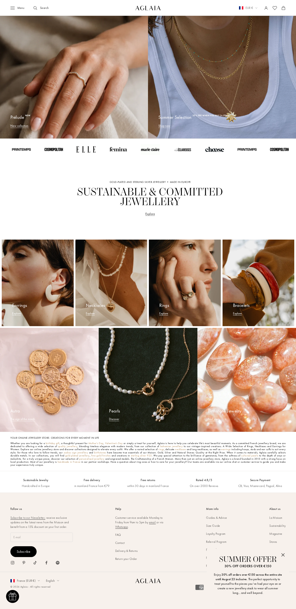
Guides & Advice (216, 518)
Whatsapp (121, 527)
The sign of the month (22, 419)
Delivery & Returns (126, 551)
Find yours (214, 419)
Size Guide (213, 526)
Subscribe (23, 551)
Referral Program (216, 542)
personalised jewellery (91, 459)
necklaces (180, 449)
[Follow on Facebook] (46, 563)
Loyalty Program (215, 534)
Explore (150, 214)
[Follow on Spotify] (57, 563)
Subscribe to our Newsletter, (27, 518)
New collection (19, 126)
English (50, 581)
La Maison (275, 518)
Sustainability (277, 526)
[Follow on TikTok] (35, 563)
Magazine (275, 534)
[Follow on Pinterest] (24, 563)
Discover (114, 419)
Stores (273, 542)
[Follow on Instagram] (12, 563)
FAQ (118, 535)
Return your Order (126, 559)
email (152, 522)
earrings (225, 449)
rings (161, 449)
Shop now (164, 126)
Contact (120, 543)
